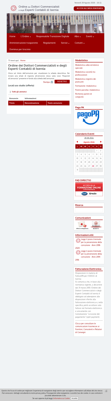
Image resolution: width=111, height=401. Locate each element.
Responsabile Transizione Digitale (52, 36)
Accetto (74, 398)
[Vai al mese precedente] (77, 142)
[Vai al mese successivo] (101, 142)
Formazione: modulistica (85, 86)
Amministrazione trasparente (23, 42)
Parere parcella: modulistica (87, 90)
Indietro (62, 81)
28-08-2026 (89, 138)
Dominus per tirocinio (19, 49)
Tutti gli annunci (19, 91)
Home (12, 36)
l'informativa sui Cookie (61, 398)
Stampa (46, 82)
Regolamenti (49, 42)
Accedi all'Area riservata (90, 8)
